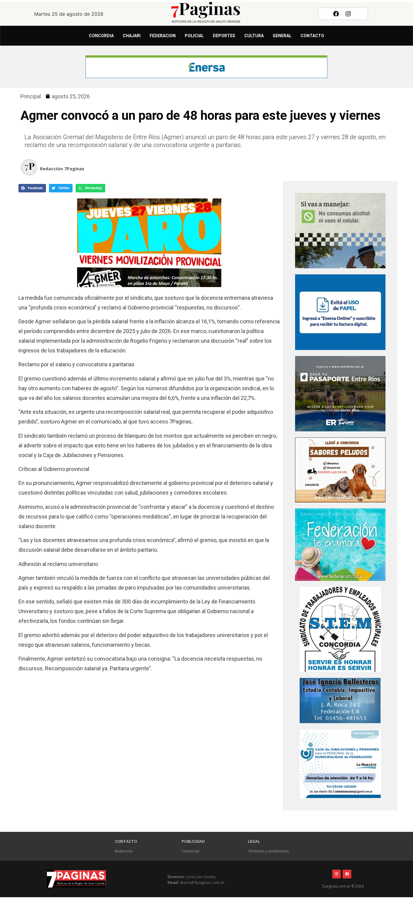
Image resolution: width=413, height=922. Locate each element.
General (282, 35)
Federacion (163, 35)
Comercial (190, 851)
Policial (194, 35)
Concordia (101, 35)
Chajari (132, 35)
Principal (30, 96)
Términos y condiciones (268, 851)
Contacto (312, 35)
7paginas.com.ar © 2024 (343, 886)
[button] (32, 188)
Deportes (224, 35)
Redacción (124, 851)
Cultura (254, 35)
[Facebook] (335, 13)
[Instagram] (348, 13)
